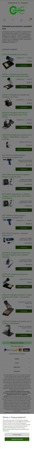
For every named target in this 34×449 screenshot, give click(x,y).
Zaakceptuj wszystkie (17, 439)
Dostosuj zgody (17, 434)
